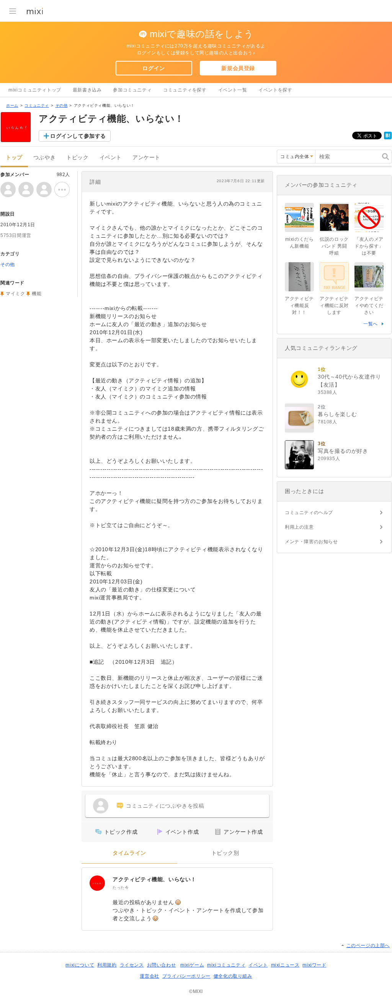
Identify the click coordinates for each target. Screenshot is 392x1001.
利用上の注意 (299, 527)
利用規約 (106, 965)
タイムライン (129, 853)
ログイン (153, 68)
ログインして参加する (78, 136)
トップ (14, 157)
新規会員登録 (238, 68)
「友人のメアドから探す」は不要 (369, 246)
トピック (77, 157)
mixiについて (79, 965)
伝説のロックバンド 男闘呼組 (334, 246)
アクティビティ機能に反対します (334, 305)
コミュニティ (36, 105)
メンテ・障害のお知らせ (311, 541)
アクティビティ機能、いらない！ (154, 879)
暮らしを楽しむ (337, 414)
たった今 (121, 887)
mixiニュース (285, 965)
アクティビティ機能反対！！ (299, 305)
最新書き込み (87, 90)
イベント (111, 157)
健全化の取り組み (233, 976)
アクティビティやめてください (369, 305)
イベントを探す (275, 90)
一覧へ (370, 324)
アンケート (146, 157)
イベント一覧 (232, 90)
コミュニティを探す (184, 90)
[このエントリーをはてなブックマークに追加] (388, 137)
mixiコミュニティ (226, 965)
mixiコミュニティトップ (34, 90)
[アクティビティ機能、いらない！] (97, 883)
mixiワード (314, 965)
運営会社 (149, 976)
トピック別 (225, 853)
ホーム (12, 105)
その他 (62, 105)
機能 (36, 293)
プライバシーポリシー (186, 976)
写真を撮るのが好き (343, 451)
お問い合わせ (161, 965)
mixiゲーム (192, 965)
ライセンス (132, 965)
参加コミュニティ (132, 90)
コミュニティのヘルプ (309, 512)
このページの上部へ (368, 945)
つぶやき (44, 157)
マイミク (15, 293)
